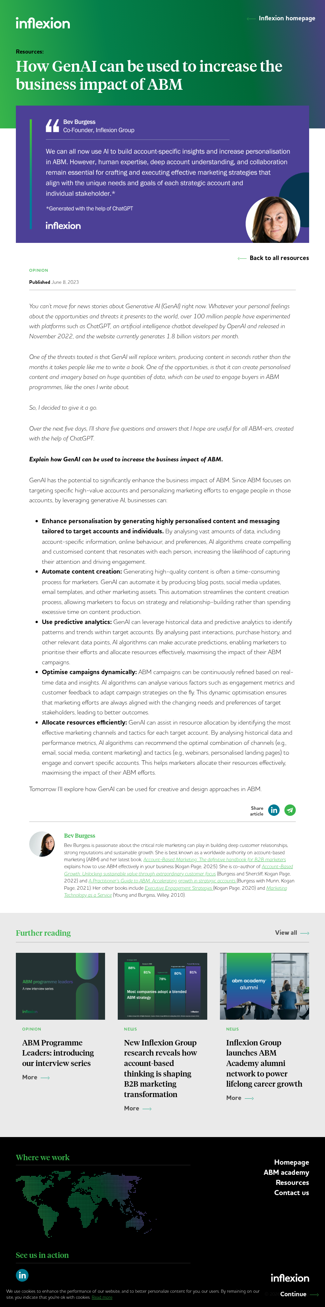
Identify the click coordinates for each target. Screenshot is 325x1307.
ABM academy (286, 1172)
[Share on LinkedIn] (274, 813)
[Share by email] (290, 813)
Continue (293, 1294)
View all (286, 933)
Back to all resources (279, 258)
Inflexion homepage (287, 18)
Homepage (291, 1162)
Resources (292, 1182)
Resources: (30, 51)
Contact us (291, 1193)
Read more (102, 1297)
